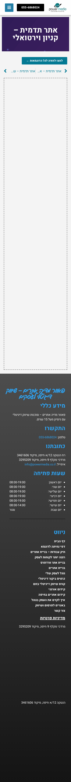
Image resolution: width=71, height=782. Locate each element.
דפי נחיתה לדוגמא (53, 546)
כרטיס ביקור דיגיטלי (51, 578)
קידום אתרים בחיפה (51, 594)
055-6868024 (48, 437)
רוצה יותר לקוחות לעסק (50, 557)
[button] (9, 7)
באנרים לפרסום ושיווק (50, 605)
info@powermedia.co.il (40, 464)
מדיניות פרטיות (52, 618)
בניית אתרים (57, 568)
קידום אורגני (56, 589)
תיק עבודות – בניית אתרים (47, 552)
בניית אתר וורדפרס (53, 562)
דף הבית (59, 541)
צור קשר (59, 610)
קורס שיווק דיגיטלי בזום (49, 584)
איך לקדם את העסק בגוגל (48, 600)
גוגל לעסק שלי (55, 573)
